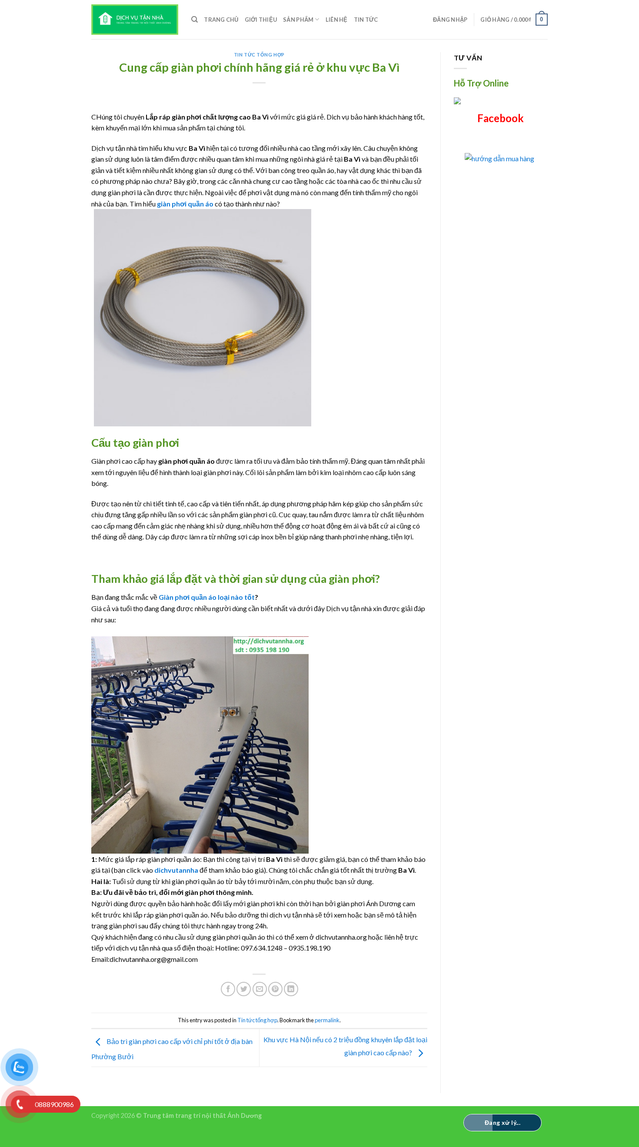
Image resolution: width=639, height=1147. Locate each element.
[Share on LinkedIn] (291, 989)
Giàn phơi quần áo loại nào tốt (207, 597)
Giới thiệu (261, 19)
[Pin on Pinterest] (275, 989)
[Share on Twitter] (243, 989)
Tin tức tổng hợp (259, 54)
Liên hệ (337, 19)
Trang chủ (221, 19)
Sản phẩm (298, 19)
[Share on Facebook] (228, 989)
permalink (327, 1020)
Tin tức (366, 19)
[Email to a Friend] (260, 989)
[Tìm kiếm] (194, 19)
